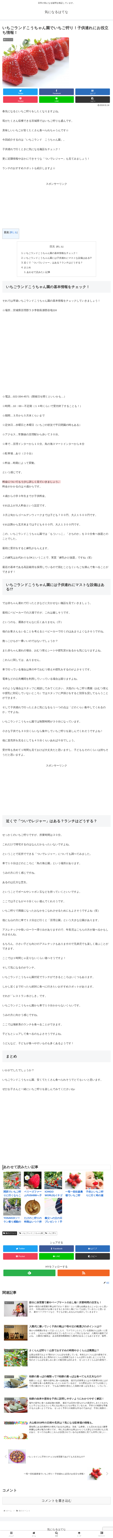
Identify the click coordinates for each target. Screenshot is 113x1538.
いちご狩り (51, 1233)
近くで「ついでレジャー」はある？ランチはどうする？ (53, 262)
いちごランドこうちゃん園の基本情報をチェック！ (51, 253)
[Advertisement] (56, 206)
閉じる (13, 232)
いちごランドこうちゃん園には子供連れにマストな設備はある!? (58, 258)
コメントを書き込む (56, 1500)
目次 (52, 246)
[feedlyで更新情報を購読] (29, 1273)
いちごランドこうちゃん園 (32, 1233)
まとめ (27, 267)
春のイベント (11, 1233)
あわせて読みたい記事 (38, 272)
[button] (92, 99)
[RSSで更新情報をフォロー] (83, 1273)
